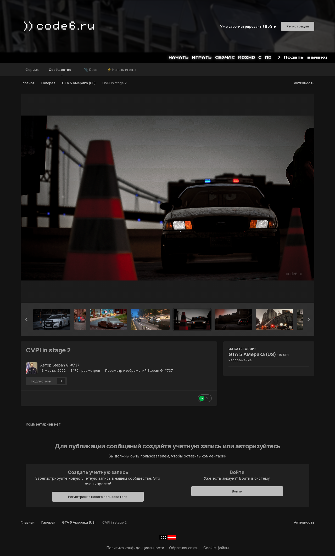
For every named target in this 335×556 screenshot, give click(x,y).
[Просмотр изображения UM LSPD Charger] (80, 319)
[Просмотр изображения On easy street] (51, 319)
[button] (26, 319)
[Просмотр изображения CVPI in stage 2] (192, 319)
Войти (237, 491)
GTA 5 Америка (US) (252, 354)
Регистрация (298, 26)
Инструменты (290, 293)
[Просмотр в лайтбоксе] (167, 198)
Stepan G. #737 (66, 365)
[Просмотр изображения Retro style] (108, 319)
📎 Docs (91, 69)
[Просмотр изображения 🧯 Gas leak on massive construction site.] (274, 319)
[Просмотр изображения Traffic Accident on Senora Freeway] (150, 319)
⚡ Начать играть (121, 69)
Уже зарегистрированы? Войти (248, 26)
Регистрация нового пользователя (97, 497)
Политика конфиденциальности (135, 548)
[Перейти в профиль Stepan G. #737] (31, 368)
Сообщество (60, 69)
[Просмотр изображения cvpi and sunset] (233, 319)
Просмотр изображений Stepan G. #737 (139, 370)
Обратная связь (183, 548)
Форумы (32, 69)
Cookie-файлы (216, 548)
